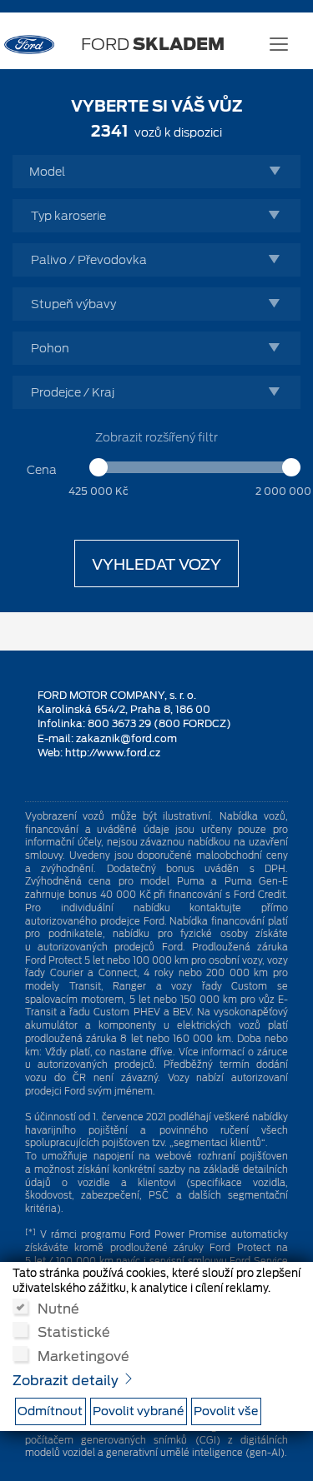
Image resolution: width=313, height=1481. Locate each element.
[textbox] (160, 171)
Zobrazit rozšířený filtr (156, 437)
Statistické (74, 1331)
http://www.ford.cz (112, 752)
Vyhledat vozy (156, 564)
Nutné (58, 1307)
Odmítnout (50, 1411)
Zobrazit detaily (67, 1381)
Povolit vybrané (138, 1411)
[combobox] (156, 171)
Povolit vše (226, 1411)
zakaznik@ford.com (126, 738)
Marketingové (83, 1355)
